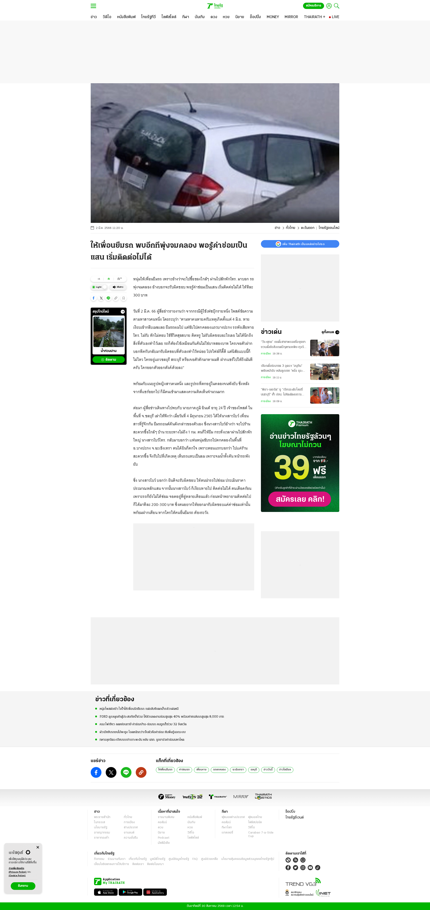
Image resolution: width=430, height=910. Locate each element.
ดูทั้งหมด (328, 332)
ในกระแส (99, 822)
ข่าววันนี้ (268, 769)
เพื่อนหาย (201, 769)
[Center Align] (38, 847)
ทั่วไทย (290, 228)
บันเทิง (191, 822)
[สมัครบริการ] (300, 463)
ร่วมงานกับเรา (116, 859)
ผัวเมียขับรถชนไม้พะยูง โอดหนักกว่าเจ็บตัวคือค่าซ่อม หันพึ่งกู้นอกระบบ (143, 732)
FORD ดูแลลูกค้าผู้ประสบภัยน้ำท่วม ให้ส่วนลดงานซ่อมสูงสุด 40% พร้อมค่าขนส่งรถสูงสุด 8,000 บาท (162, 716)
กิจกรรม (99, 859)
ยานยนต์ (129, 832)
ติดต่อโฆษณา (155, 864)
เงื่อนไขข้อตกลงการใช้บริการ (111, 864)
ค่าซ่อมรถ (184, 769)
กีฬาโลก (227, 827)
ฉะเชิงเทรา (238, 769)
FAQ (195, 859)
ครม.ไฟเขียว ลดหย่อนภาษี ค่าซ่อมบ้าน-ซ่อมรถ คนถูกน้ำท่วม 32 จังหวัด (143, 724)
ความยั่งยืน (131, 838)
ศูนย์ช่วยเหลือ (209, 859)
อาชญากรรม (102, 832)
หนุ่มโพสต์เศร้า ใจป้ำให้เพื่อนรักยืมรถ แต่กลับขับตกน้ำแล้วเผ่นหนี (139, 709)
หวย (190, 827)
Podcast (163, 838)
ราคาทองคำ (101, 838)
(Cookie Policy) (17, 875)
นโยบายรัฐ (100, 827)
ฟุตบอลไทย (255, 817)
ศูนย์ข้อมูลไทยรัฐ (179, 859)
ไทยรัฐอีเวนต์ (295, 817)
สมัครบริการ (313, 5)
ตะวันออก (307, 228)
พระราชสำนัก (102, 817)
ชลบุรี (254, 769)
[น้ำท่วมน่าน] (108, 332)
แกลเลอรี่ (227, 832)
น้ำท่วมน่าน (108, 351)
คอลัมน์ (162, 822)
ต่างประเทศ (131, 827)
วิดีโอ (190, 832)
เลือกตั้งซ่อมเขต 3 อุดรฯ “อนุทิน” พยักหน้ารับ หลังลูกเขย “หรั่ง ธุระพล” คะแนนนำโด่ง (282, 369)
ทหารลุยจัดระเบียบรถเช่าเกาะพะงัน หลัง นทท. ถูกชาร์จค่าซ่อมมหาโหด (142, 740)
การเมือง (266, 353)
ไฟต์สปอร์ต (255, 822)
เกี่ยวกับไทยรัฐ (138, 859)
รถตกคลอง (219, 769)
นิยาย (161, 832)
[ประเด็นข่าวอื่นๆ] (123, 312)
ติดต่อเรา (138, 864)
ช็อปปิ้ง (290, 812)
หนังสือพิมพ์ (194, 817)
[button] (94, 298)
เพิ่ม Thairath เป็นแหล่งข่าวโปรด (303, 243)
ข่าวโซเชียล (285, 769)
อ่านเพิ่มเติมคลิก (18, 870)
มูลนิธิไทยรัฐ (157, 859)
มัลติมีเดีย (164, 843)
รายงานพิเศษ (166, 817)
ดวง (160, 827)
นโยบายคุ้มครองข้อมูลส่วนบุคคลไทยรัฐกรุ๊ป (247, 859)
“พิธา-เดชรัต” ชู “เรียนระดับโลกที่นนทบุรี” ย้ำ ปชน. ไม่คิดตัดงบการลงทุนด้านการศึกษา (282, 392)
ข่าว (277, 228)
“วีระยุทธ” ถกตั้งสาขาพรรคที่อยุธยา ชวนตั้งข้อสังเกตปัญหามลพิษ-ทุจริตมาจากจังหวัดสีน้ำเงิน (283, 345)
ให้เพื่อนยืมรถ (165, 769)
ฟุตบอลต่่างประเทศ (233, 817)
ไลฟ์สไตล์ (193, 838)
